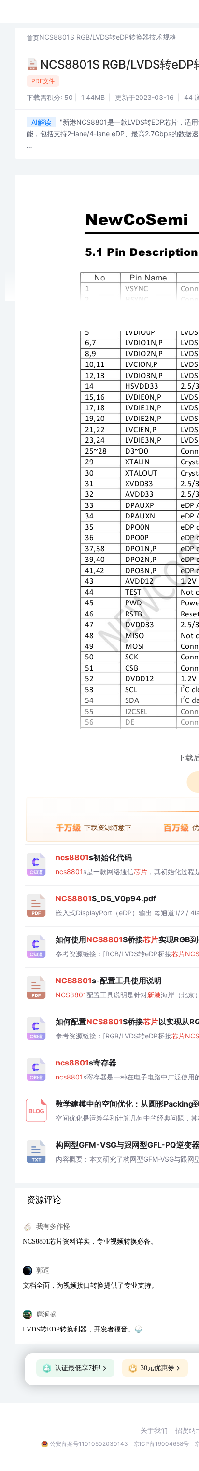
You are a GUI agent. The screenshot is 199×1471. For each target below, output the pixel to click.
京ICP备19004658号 (161, 1443)
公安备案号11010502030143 (89, 1443)
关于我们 (154, 1430)
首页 (33, 38)
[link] (33, 37)
